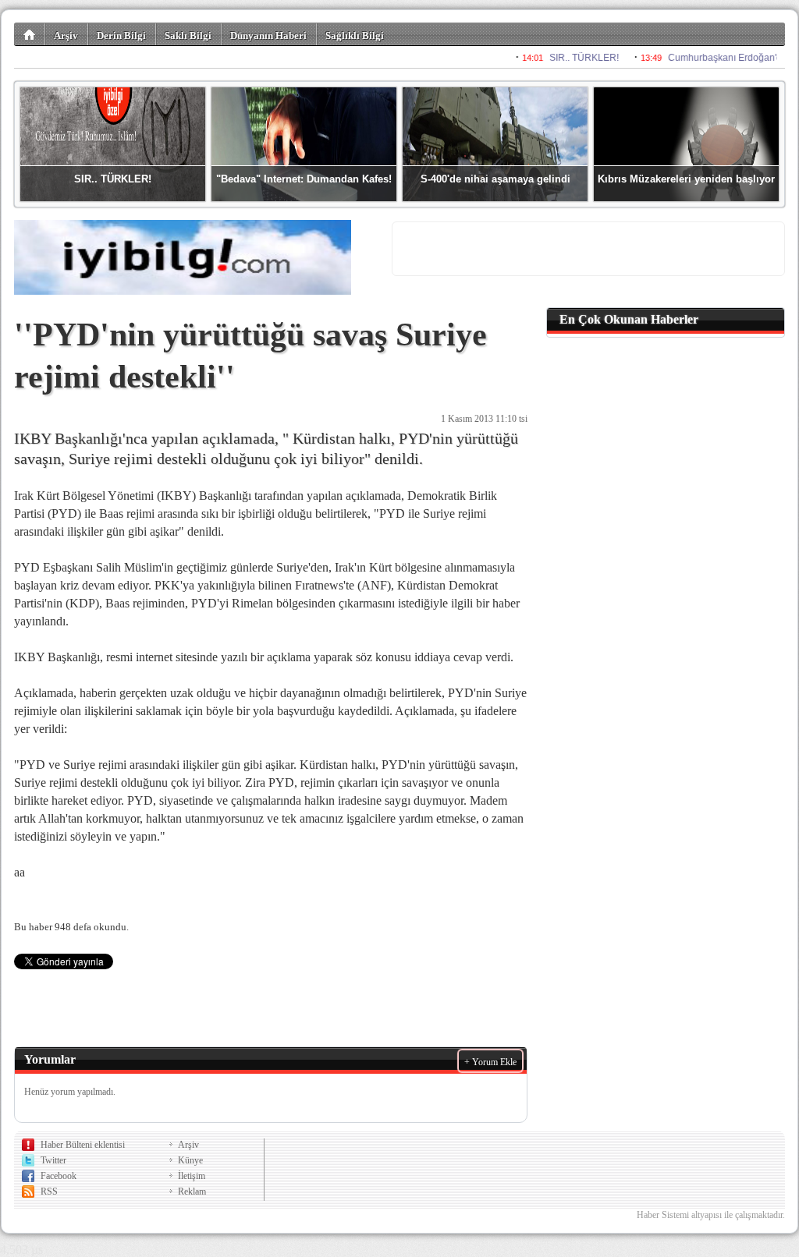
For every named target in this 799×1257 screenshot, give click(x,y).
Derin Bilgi (121, 35)
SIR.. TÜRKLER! (112, 179)
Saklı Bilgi (188, 35)
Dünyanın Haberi (268, 35)
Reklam (192, 1191)
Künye (190, 1160)
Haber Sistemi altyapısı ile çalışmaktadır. (711, 1214)
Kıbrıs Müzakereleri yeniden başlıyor (686, 179)
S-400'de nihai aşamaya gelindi (495, 179)
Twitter (53, 1160)
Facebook (58, 1175)
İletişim (191, 1175)
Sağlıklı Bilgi (354, 35)
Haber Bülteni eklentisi (83, 1144)
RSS (49, 1191)
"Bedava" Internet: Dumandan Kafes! (304, 179)
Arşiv (66, 35)
